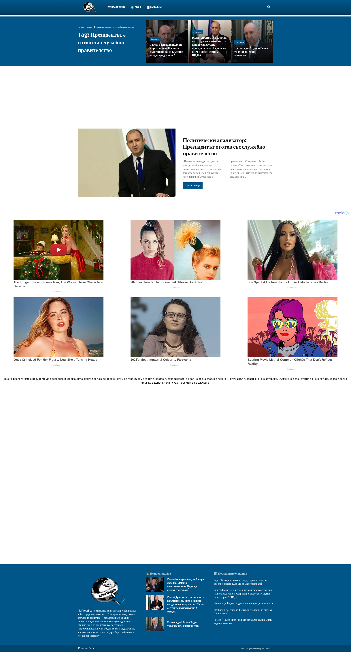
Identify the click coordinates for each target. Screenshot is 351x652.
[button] (268, 7)
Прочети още (193, 185)
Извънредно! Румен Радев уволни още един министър (183, 624)
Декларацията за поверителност (255, 648)
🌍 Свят (136, 7)
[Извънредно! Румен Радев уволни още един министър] (252, 41)
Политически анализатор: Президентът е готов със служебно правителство (224, 147)
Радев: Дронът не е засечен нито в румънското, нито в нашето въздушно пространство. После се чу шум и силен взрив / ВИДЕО (185, 604)
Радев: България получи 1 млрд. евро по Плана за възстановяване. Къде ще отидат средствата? (186, 584)
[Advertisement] (175, 93)
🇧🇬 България (116, 7)
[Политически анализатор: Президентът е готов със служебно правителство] (127, 163)
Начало (81, 27)
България (155, 39)
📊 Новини (154, 7)
